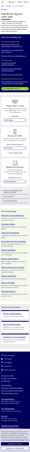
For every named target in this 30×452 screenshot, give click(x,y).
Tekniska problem (8, 224)
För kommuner (5, 381)
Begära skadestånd (8, 276)
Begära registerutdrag (10, 259)
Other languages (9, 355)
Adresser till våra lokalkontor (12, 215)
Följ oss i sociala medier (12, 314)
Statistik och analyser (10, 425)
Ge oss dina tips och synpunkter (13, 241)
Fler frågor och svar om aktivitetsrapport (13, 56)
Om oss (4, 416)
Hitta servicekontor (10, 181)
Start (2, 6)
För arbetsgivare (7, 399)
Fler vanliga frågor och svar (11, 89)
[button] (15, 191)
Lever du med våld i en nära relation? (12, 391)
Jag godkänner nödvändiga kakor (15, 448)
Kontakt (8, 6)
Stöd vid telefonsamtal (15, 153)
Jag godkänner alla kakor (15, 444)
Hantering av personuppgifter (14, 337)
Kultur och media (8, 283)
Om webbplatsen (6, 385)
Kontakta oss (8, 366)
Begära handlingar (8, 250)
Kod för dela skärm (10, 370)
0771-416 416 (9, 148)
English (5, 9)
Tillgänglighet (8, 362)
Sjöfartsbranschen (8, 291)
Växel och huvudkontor (10, 233)
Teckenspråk (8, 359)
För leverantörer (7, 408)
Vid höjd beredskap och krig (9, 393)
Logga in (13, 2)
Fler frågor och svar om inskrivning (11, 74)
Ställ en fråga (9, 120)
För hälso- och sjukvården (9, 378)
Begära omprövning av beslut (12, 267)
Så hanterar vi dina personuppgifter (12, 388)
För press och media (7, 376)
